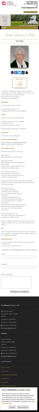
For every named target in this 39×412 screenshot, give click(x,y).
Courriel (4, 264)
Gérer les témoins (23, 407)
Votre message (7, 275)
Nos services (4, 371)
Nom (3, 254)
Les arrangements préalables (9, 375)
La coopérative (5, 378)
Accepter (12, 407)
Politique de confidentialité (8, 386)
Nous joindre (4, 382)
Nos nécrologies (5, 367)
